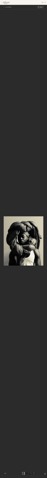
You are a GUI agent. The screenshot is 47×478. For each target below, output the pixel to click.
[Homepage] (5, 2)
